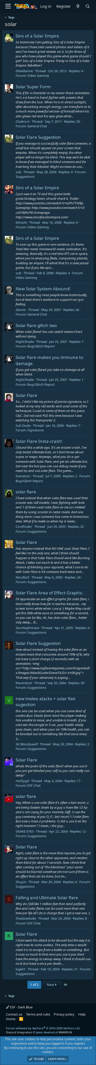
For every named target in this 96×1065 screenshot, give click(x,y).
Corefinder (24, 526)
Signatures (35, 430)
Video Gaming (38, 75)
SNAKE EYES (25, 831)
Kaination (23, 476)
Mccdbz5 (22, 577)
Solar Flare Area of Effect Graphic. (50, 593)
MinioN (21, 222)
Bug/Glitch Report (41, 346)
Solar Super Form (33, 87)
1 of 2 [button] (34, 984)
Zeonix (21, 309)
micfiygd (22, 781)
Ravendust (24, 683)
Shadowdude (26, 918)
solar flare (26, 492)
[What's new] (78, 6)
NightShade (25, 341)
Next (51, 984)
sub (18, 172)
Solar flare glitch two (36, 325)
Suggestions (25, 176)
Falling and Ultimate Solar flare (47, 897)
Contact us (14, 1014)
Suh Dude (23, 425)
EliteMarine (24, 71)
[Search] (88, 6)
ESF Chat (34, 785)
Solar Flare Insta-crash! (39, 441)
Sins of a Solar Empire (37, 36)
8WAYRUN (65, 1032)
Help (82, 1014)
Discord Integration (19, 1032)
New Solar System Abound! (43, 289)
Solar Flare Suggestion (38, 137)
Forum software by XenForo (43, 1028)
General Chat (37, 126)
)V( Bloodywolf (27, 744)
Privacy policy (64, 1014)
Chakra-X (22, 121)
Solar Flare (26, 395)
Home (10, 1019)
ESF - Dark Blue (21, 1007)
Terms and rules (38, 1014)
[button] (8, 6)
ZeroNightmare (27, 627)
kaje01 (20, 969)
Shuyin (21, 882)
